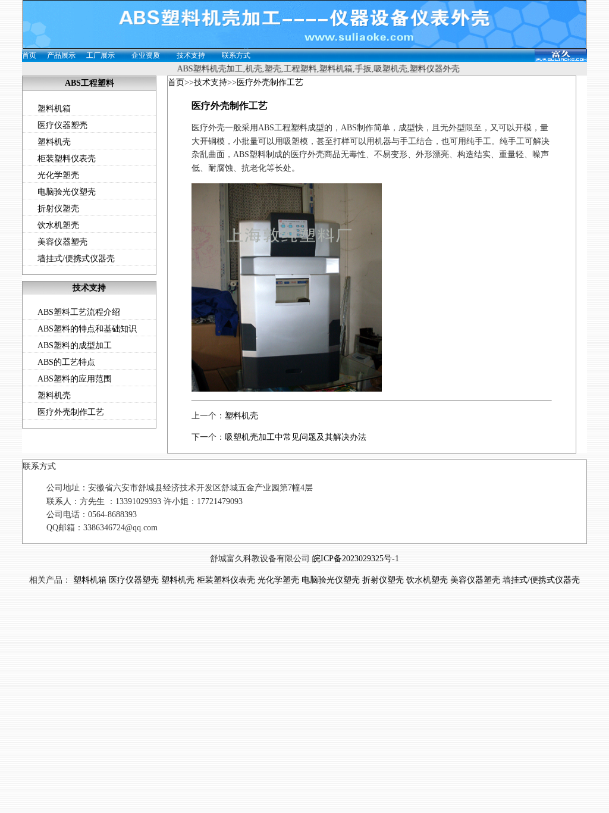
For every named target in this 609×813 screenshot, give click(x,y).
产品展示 (61, 55)
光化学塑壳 (58, 175)
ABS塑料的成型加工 (74, 345)
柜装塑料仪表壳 (66, 158)
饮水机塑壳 (58, 225)
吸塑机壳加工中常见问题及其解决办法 (295, 437)
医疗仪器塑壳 (62, 125)
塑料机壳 (54, 141)
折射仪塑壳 (58, 208)
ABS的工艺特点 (66, 362)
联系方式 (236, 55)
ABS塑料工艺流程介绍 (78, 312)
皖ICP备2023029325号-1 (355, 558)
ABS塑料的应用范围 (74, 378)
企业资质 (145, 55)
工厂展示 (100, 55)
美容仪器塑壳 (62, 241)
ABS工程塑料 (89, 83)
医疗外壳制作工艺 (70, 412)
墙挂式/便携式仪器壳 (76, 258)
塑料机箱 (54, 108)
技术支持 (191, 55)
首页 (29, 55)
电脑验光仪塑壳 (66, 191)
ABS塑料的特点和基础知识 (87, 328)
